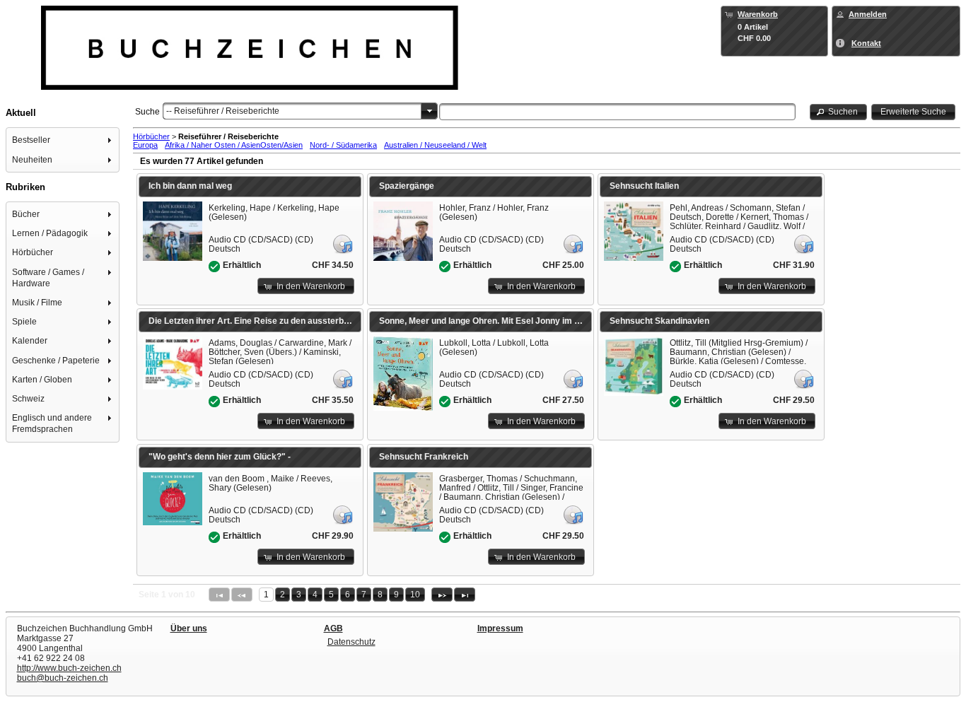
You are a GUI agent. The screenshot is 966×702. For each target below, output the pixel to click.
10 (415, 594)
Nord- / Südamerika (343, 145)
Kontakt (866, 43)
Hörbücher (151, 136)
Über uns (188, 628)
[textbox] (617, 111)
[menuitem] (63, 140)
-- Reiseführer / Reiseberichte (222, 111)
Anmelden (868, 14)
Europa (145, 145)
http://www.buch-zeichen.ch (69, 668)
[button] (839, 112)
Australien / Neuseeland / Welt (435, 145)
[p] (442, 594)
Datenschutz (351, 642)
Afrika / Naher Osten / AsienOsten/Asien (234, 145)
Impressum (500, 628)
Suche (147, 112)
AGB (333, 628)
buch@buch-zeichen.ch (62, 678)
